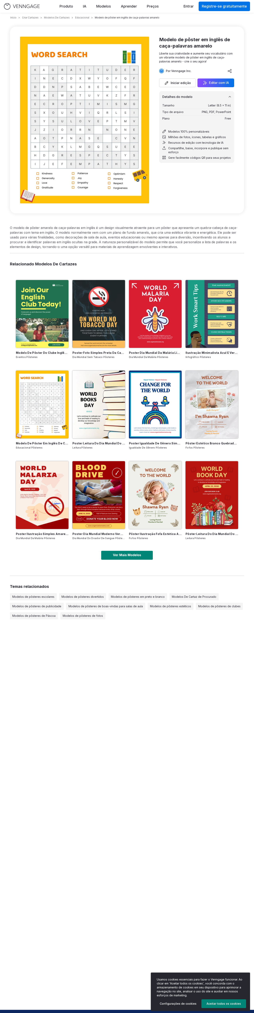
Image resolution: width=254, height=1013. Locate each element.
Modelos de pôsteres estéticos (170, 606)
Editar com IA (219, 83)
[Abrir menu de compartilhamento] (229, 71)
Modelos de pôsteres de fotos (83, 615)
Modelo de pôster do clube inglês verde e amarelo (42, 352)
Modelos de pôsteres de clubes (219, 606)
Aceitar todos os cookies (224, 1003)
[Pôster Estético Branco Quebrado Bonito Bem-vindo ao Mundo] (212, 404)
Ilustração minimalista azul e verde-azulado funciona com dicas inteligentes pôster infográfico (212, 352)
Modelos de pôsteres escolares (33, 596)
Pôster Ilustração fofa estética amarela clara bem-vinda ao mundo (155, 534)
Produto (66, 6)
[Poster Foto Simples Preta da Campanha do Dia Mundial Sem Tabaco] (98, 314)
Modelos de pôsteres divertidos (83, 596)
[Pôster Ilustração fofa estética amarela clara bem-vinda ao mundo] (155, 495)
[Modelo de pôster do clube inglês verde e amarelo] (42, 314)
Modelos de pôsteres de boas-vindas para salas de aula (105, 606)
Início (13, 17)
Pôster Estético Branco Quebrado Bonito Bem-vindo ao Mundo (212, 443)
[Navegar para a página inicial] (22, 6)
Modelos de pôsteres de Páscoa (34, 615)
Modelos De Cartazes (57, 17)
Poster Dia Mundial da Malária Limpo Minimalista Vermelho (155, 352)
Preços (153, 6)
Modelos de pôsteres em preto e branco (138, 596)
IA (84, 6)
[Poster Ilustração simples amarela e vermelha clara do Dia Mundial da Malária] (42, 495)
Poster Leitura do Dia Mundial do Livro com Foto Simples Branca (98, 443)
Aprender (129, 6)
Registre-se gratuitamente (224, 6)
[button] (177, 82)
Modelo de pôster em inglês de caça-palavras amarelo (42, 443)
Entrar (189, 6)
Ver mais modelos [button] (127, 555)
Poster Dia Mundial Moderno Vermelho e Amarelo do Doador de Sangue (98, 534)
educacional (82, 17)
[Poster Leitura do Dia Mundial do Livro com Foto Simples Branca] (98, 404)
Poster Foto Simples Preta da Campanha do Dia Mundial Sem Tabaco (98, 352)
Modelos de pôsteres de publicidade (36, 606)
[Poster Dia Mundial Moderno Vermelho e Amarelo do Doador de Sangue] (98, 495)
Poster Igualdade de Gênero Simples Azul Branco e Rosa (155, 443)
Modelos (103, 6)
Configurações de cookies (178, 1003)
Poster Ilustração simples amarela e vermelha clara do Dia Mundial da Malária (42, 534)
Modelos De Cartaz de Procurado (194, 596)
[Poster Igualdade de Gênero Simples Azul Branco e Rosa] (155, 404)
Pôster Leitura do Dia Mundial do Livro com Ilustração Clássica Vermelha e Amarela (212, 534)
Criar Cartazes (30, 17)
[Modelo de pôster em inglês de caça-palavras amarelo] (42, 404)
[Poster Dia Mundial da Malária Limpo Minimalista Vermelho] (155, 314)
